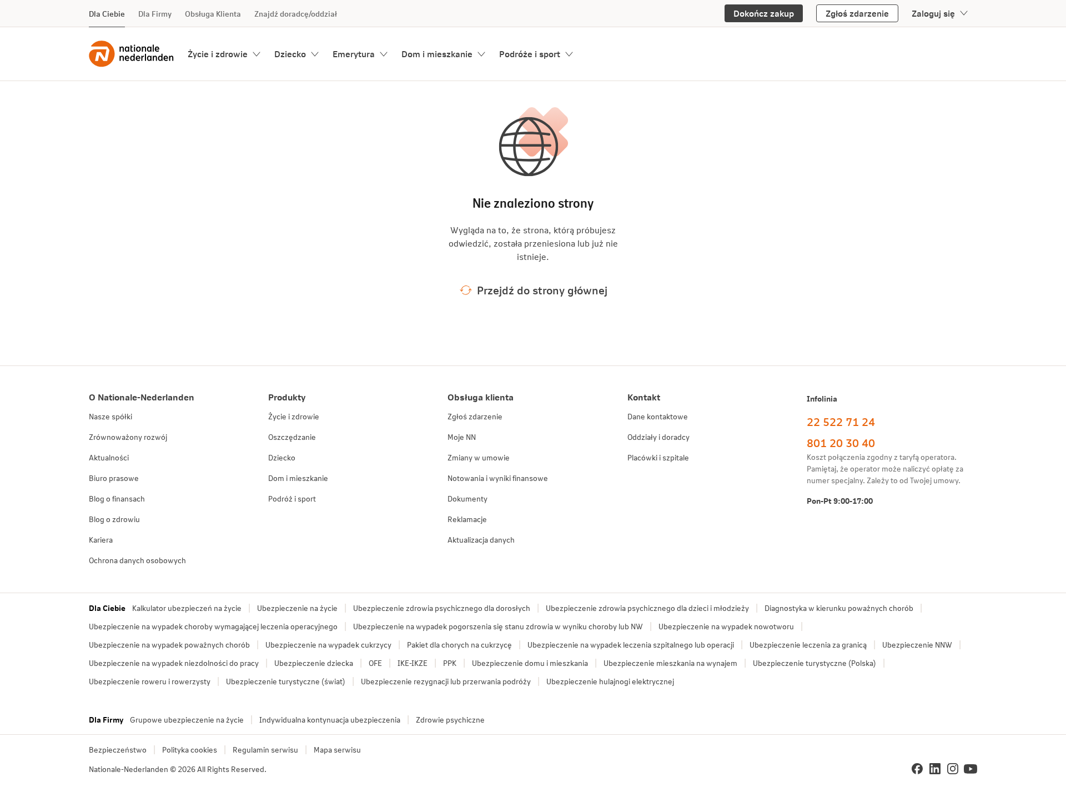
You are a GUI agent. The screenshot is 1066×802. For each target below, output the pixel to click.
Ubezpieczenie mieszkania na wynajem (670, 663)
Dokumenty (467, 498)
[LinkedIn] (935, 768)
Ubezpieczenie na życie (297, 608)
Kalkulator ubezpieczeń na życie (187, 608)
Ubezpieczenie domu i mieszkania (530, 663)
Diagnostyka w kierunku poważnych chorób (839, 608)
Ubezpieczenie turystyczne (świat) (285, 681)
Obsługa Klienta (213, 13)
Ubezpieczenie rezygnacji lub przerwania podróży (446, 681)
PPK (449, 663)
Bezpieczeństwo (118, 749)
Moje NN (461, 437)
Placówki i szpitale (658, 457)
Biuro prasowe (114, 478)
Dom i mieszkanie (436, 53)
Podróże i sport (529, 53)
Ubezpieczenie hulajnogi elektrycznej (610, 681)
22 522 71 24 (841, 421)
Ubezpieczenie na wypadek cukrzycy (328, 644)
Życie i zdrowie (218, 53)
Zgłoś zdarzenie (474, 416)
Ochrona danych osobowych (137, 560)
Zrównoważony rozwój (128, 437)
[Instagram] (952, 768)
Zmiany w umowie (478, 457)
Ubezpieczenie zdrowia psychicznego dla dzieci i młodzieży (647, 608)
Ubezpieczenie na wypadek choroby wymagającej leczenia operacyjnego (213, 626)
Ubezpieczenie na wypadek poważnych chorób (169, 644)
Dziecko (290, 53)
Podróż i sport (292, 498)
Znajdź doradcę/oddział (295, 13)
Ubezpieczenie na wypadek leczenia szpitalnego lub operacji (630, 644)
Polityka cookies (189, 749)
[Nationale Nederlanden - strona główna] (131, 54)
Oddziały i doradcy (658, 437)
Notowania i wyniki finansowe (497, 478)
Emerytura (354, 53)
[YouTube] (970, 768)
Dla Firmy (155, 13)
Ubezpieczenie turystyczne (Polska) (814, 663)
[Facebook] (917, 768)
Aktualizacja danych (481, 539)
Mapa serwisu (337, 749)
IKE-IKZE (413, 663)
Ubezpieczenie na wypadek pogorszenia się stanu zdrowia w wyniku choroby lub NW (498, 626)
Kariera (101, 539)
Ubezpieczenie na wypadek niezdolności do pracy (174, 663)
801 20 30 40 (841, 442)
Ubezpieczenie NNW (917, 644)
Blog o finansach (117, 498)
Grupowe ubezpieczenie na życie (187, 719)
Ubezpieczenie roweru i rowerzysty (149, 681)
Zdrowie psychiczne (450, 719)
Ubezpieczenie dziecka (313, 663)
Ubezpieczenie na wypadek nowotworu (726, 626)
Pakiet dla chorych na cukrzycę (459, 644)
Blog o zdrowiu (114, 519)
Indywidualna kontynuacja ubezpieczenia (329, 719)
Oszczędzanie (292, 437)
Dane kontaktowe (657, 416)
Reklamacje (467, 519)
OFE (375, 663)
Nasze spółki (110, 416)
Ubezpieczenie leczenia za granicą (808, 644)
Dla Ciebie (107, 13)
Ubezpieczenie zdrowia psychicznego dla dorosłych (441, 608)
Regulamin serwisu (265, 749)
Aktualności (109, 457)
